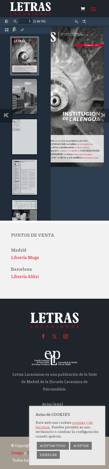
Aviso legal (52, 404)
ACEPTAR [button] (81, 445)
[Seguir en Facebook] (43, 336)
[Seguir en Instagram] (65, 336)
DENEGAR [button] (48, 454)
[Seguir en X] (54, 336)
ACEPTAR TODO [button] (53, 445)
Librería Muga (25, 257)
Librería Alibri (25, 276)
